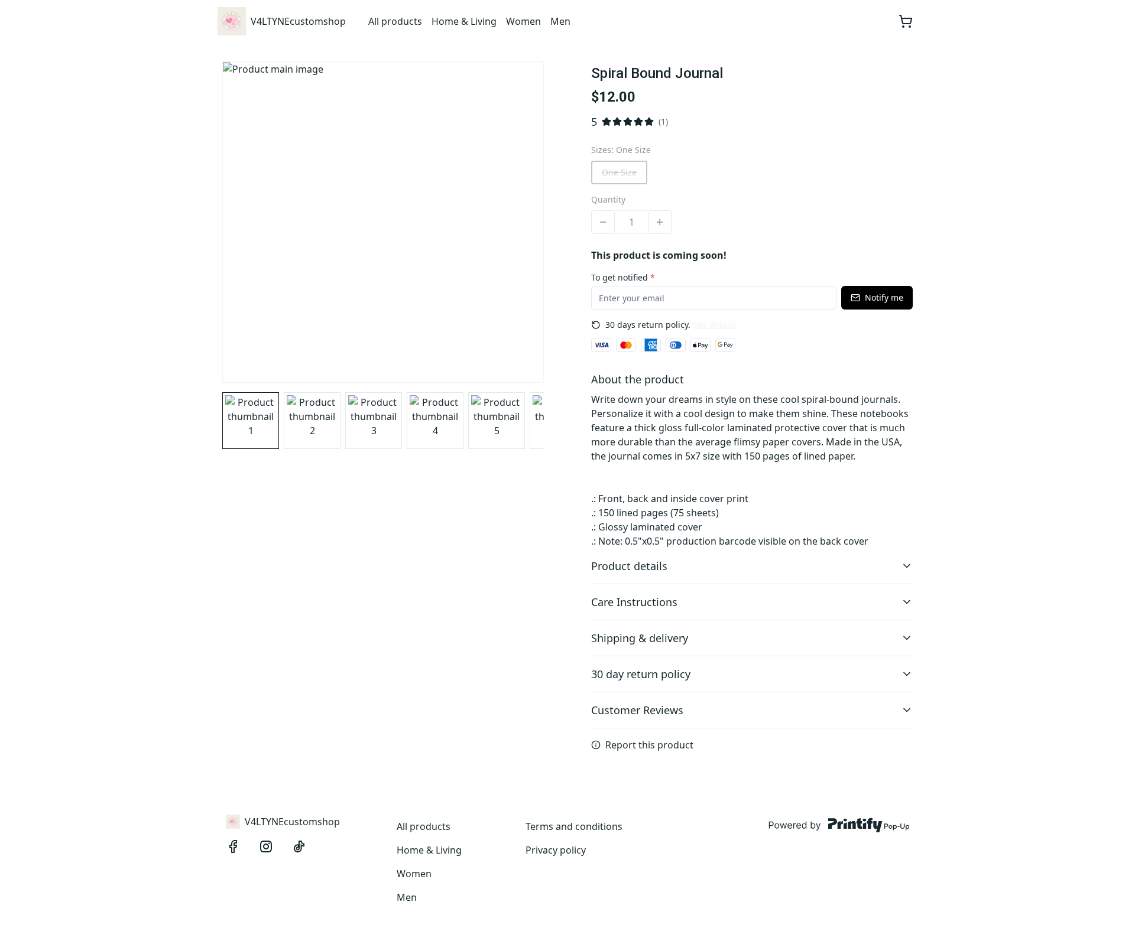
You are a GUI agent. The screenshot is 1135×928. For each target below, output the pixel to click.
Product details (629, 566)
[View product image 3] (373, 420)
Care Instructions (634, 602)
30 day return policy (640, 674)
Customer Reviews (637, 710)
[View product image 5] (496, 420)
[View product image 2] (312, 420)
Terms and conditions (574, 826)
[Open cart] (905, 21)
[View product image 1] (250, 420)
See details (714, 324)
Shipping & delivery (639, 638)
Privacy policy (556, 850)
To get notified (623, 277)
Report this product (649, 744)
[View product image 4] (435, 420)
